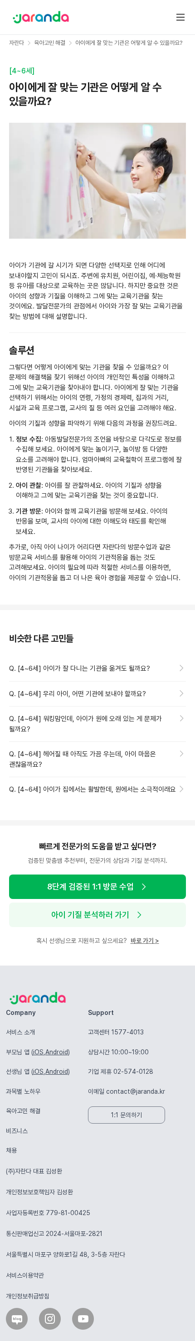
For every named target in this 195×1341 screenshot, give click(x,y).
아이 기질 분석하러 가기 (90, 914)
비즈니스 (17, 1130)
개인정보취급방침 (27, 1296)
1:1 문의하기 (126, 1115)
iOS (38, 1052)
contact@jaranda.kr (135, 1091)
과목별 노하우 (23, 1091)
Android (56, 1052)
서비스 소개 (20, 1032)
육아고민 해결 (23, 1111)
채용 (11, 1150)
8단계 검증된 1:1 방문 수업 (90, 886)
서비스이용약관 (25, 1275)
